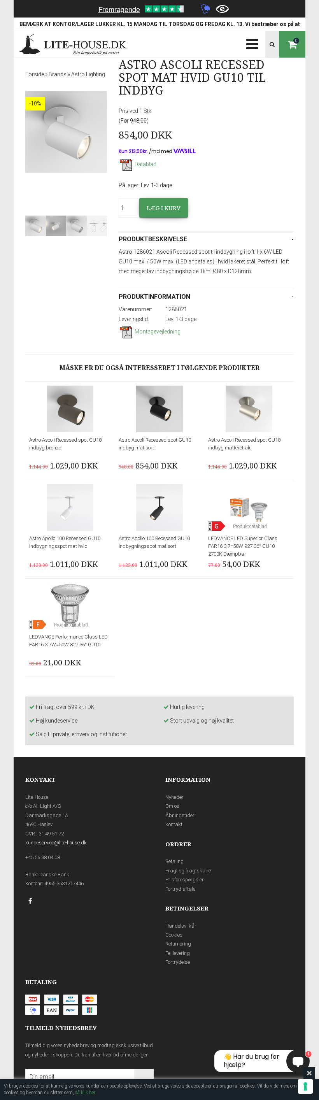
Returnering (178, 944)
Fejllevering (177, 953)
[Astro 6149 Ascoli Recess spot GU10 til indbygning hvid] (35, 226)
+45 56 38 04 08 (42, 857)
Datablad (145, 164)
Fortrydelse (177, 962)
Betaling (174, 861)
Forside (34, 74)
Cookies (173, 935)
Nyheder (174, 797)
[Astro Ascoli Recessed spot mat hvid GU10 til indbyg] (66, 132)
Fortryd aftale (180, 889)
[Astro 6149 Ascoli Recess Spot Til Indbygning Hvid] (76, 226)
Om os (172, 806)
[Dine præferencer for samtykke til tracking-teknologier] (305, 1086)
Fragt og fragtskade (188, 871)
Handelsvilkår (180, 926)
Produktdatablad (250, 526)
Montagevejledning (158, 331)
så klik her (85, 1092)
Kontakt (173, 824)
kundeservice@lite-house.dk (56, 843)
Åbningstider (180, 815)
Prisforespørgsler (184, 879)
